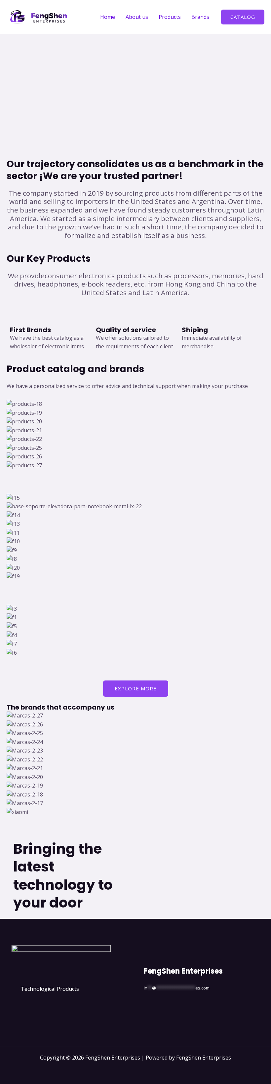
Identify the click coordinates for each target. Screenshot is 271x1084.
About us (137, 16)
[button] (242, 17)
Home (107, 16)
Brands (200, 16)
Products (170, 16)
